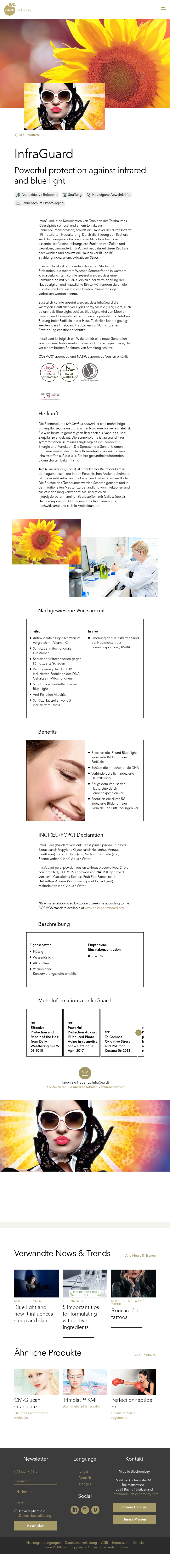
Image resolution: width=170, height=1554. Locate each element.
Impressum (120, 1543)
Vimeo (95, 1510)
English (85, 1471)
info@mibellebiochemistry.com (135, 1494)
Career (123, 1547)
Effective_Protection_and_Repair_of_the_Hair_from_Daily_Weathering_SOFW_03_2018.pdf (44, 1032)
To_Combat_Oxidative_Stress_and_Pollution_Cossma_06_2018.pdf (119, 1032)
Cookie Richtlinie (54, 1547)
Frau (22, 1471)
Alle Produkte (29, 135)
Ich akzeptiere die (35, 1514)
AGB (104, 1543)
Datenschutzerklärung (35, 1516)
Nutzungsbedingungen (43, 1543)
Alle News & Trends (140, 1256)
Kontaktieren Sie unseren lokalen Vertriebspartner (85, 1087)
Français (85, 1484)
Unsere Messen (134, 1519)
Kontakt (138, 1543)
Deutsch (85, 1478)
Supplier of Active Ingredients (92, 1547)
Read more (36, 1300)
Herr (36, 1471)
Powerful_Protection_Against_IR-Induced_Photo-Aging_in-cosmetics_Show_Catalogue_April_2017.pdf (82, 1032)
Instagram (85, 1510)
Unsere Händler (134, 1507)
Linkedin (74, 1510)
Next (138, 1032)
